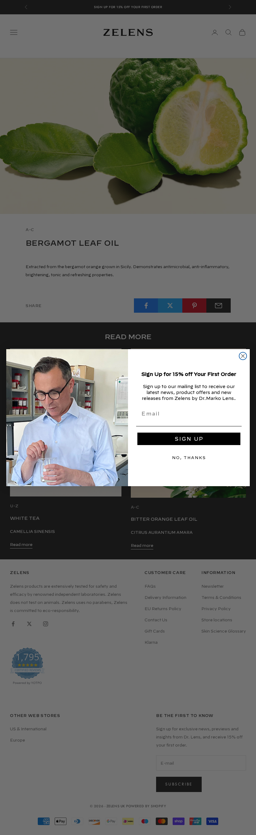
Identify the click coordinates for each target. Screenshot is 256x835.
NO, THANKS (189, 457)
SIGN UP (189, 439)
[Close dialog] (243, 356)
